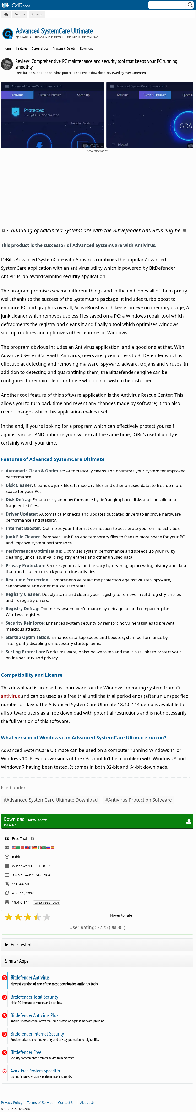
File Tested (21, 944)
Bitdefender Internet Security (37, 1033)
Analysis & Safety (64, 48)
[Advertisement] (97, 189)
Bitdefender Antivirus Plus (34, 1015)
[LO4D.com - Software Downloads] (6, 14)
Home (7, 48)
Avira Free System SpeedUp (35, 1070)
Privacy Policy (11, 1102)
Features (21, 48)
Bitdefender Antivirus (30, 977)
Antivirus (37, 14)
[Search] (190, 6)
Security (20, 14)
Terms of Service (40, 1102)
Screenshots (40, 48)
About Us (87, 1102)
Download (86, 48)
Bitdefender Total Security (34, 996)
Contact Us (66, 1102)
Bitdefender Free (26, 1052)
